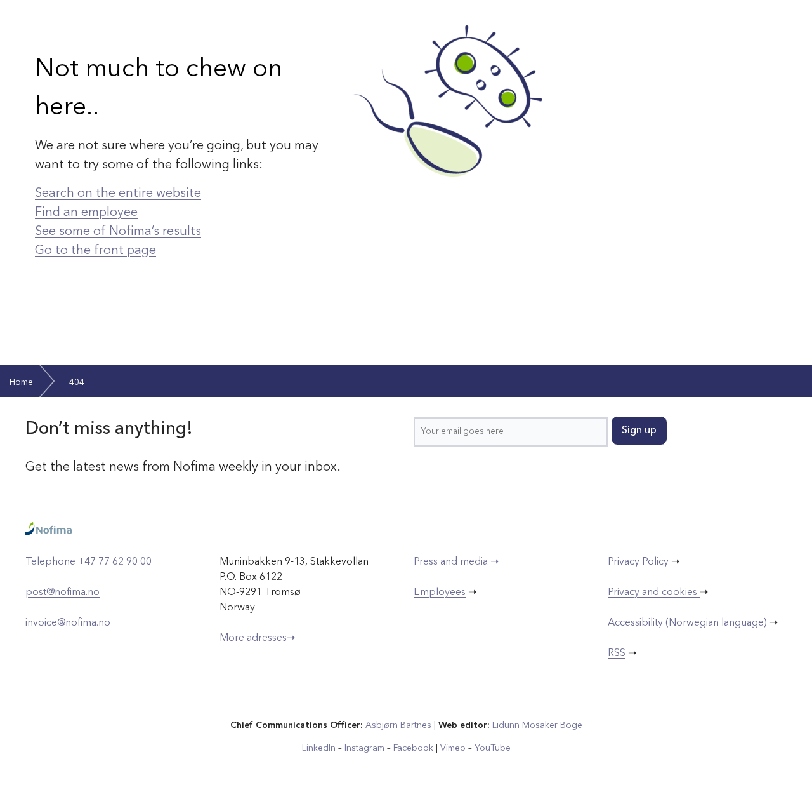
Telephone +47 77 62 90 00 (88, 562)
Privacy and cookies (654, 593)
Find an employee (86, 212)
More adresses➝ (257, 638)
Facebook (413, 748)
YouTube (493, 748)
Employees (440, 593)
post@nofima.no (62, 593)
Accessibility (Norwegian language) (687, 623)
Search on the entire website (118, 193)
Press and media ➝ (456, 562)
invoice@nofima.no (67, 623)
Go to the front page (95, 251)
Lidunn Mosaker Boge (537, 725)
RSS (616, 653)
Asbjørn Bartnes (398, 725)
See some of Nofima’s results (118, 231)
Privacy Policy (638, 562)
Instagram (364, 748)
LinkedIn (319, 748)
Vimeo (453, 748)
